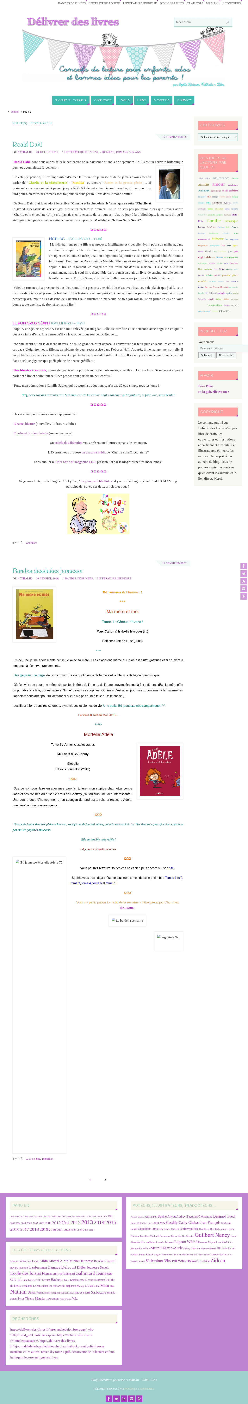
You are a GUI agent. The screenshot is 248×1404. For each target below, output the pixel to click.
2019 (44, 1229)
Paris (221, 269)
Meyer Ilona (214, 1242)
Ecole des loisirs (25, 1273)
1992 (59, 1216)
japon (235, 245)
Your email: (206, 342)
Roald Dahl (27, 144)
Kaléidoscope (77, 1279)
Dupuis (104, 1267)
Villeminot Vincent (161, 1260)
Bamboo (99, 1261)
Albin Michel (49, 1261)
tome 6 (97, 883)
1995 (73, 1216)
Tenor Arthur (204, 1255)
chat (209, 197)
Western (215, 311)
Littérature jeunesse (140, 3)
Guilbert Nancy (212, 1235)
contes (228, 197)
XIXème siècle (224, 311)
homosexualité (203, 239)
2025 (86, 1230)
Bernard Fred (224, 1216)
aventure (231, 190)
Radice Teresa (138, 1254)
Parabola (131, 1389)
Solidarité (213, 293)
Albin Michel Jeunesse (76, 1261)
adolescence (221, 178)
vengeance (202, 305)
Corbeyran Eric (189, 1228)
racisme (212, 281)
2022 (67, 1230)
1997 (83, 1216)
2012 (76, 1222)
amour (218, 184)
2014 (99, 1222)
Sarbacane (98, 1292)
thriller (226, 299)
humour (217, 239)
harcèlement (213, 233)
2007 (35, 1223)
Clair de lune (33, 1158)
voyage (234, 305)
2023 (73, 1229)
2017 (24, 1229)
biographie (202, 197)
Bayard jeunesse (19, 1267)
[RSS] (243, 581)
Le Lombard (25, 1285)
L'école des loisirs (95, 1279)
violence (226, 305)
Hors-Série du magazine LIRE (75, 462)
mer (213, 257)
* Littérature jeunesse (80, 152)
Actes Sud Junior (29, 1261)
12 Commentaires (174, 563)
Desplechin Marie (219, 1228)
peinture (229, 269)
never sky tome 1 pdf (55, 1352)
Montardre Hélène (140, 1248)
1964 (26, 1216)
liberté (208, 251)
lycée (236, 251)
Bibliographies (172, 3)
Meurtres (219, 257)
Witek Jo (184, 1261)
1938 (21, 1216)
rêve (227, 281)
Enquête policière (215, 215)
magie (201, 257)
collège (215, 197)
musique (202, 263)
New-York (234, 263)
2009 (48, 1223)
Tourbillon (47, 1158)
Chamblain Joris (148, 1228)
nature (219, 263)
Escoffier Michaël (149, 1235)
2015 (110, 1222)
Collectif (175, 1229)
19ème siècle (204, 178)
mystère (212, 263)
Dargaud (54, 1267)
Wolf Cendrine (201, 1261)
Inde (223, 245)
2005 (23, 1223)
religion (221, 281)
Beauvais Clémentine (199, 1216)
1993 (63, 1216)
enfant (227, 209)
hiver (236, 233)
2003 (12, 1223)
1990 (54, 1216)
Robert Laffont (67, 1293)
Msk (112, 1286)
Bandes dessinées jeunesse (48, 571)
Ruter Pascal (167, 1255)
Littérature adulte (104, 3)
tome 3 (75, 883)
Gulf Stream (43, 1279)
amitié (203, 184)
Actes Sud (14, 1261)
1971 (35, 1216)
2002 (110, 1216)
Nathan (18, 1292)
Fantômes (211, 227)
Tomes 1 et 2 (173, 877)
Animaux (203, 190)
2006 (29, 1223)
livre (214, 251)
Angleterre (233, 185)
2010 (56, 1222)
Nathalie (25, 152)
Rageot (56, 1292)
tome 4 (86, 883)
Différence (217, 203)
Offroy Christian (192, 1248)
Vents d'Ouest (65, 1299)
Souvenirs (202, 299)
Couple (235, 197)
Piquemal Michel (208, 1249)
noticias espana (45, 1335)
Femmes (221, 227)
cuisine (201, 203)
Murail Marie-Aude (167, 1248)
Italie (229, 245)
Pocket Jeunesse (44, 1293)
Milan (104, 1285)
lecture (200, 251)
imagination (203, 245)
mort (226, 257)
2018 (34, 1229)
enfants (234, 209)
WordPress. (147, 1389)
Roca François (153, 1254)
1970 (31, 1216)
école (235, 202)
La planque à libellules (96, 481)
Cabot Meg (158, 1222)
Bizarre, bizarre (24, 424)
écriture (210, 209)
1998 (88, 1216)
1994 (69, 1216)
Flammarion (52, 1273)
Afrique (235, 178)
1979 (40, 1216)
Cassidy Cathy (177, 1222)
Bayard (110, 1261)
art (223, 191)
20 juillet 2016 (47, 152)
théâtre (218, 299)
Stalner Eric (192, 1255)
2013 (87, 1222)
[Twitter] (243, 573)
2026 (91, 1230)
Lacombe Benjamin (165, 1242)
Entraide (227, 215)
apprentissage (216, 191)
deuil (208, 202)
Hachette (57, 1280)
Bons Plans (205, 386)
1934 (12, 1216)
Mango (80, 1285)
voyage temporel (204, 311)
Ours (215, 269)
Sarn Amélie (179, 1254)
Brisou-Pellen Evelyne (141, 1223)
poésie (201, 275)
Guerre (235, 227)
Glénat (16, 1279)
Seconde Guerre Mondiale (216, 287)
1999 (94, 1216)
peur (236, 269)
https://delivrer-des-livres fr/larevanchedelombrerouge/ (48, 1329)
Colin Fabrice (164, 1229)
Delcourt (68, 1267)
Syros (20, 1298)
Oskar (32, 1292)
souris (235, 293)
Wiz (75, 1298)
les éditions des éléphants (62, 1285)
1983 (49, 1216)
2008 (41, 1223)
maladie (207, 257)
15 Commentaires (174, 137)
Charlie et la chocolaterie (31, 433)
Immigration (214, 245)
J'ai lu (66, 1280)
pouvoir (217, 275)
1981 (45, 1216)
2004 (18, 1223)
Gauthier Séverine (186, 1236)
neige (226, 263)
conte (222, 196)
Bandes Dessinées (72, 3)
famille (214, 220)
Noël (200, 269)
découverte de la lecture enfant (92, 1352)
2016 (15, 1229)
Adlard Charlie (137, 1217)
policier (209, 275)
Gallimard (31, 542)
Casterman (37, 1267)
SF (207, 293)
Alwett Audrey (176, 1216)
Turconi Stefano (218, 1254)
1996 (78, 1216)
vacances (234, 299)
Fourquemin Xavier (168, 1236)
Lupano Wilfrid (185, 1242)
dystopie (227, 203)
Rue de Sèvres (82, 1292)
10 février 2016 (47, 578)
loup (230, 251)
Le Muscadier (40, 1285)
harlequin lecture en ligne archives (34, 1357)
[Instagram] (243, 588)
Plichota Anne (225, 1248)
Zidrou (217, 1260)
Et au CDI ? (195, 3)
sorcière (229, 293)
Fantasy (201, 227)
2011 (65, 1222)
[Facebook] (243, 566)
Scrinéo (111, 1292)
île (226, 239)
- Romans (107, 152)
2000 (99, 1216)
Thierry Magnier (35, 1298)
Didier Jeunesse (88, 1267)
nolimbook (70, 1346)
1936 (17, 1216)
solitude (221, 293)
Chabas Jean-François (204, 1222)
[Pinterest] (243, 596)
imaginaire (234, 239)
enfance (219, 208)
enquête (202, 214)
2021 (60, 1230)
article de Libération (69, 443)
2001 (104, 1216)
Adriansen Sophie (156, 1216)
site (171, 868)
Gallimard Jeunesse (94, 1273)
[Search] (227, 22)
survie (211, 299)
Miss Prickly (227, 1242)
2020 (52, 1230)
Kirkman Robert (148, 1242)
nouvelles (208, 269)
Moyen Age (233, 257)
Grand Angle (29, 1280)
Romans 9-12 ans (128, 152)
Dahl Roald (204, 1229)
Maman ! (212, 3)
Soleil (13, 1298)
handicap (201, 233)
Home (15, 111)
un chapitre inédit (94, 452)
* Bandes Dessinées (78, 578)
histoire (226, 233)
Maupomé (202, 1242)
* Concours (231, 3)
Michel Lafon (92, 1285)
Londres (222, 251)
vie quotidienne (214, 305)
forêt (228, 227)
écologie (202, 209)
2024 (79, 1230)
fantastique (231, 221)
